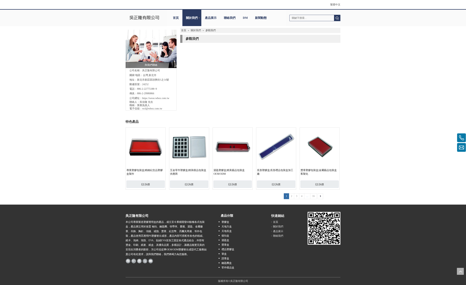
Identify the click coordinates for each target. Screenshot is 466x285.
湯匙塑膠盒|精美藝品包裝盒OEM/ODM (229, 172)
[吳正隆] (324, 228)
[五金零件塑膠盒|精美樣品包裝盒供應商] (189, 147)
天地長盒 (227, 231)
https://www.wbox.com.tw (155, 98)
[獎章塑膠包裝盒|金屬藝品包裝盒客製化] (320, 147)
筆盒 (224, 254)
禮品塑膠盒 (228, 249)
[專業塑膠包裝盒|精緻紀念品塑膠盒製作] (146, 147)
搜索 (337, 18)
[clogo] (144, 17)
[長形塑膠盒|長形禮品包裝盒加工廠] (276, 147)
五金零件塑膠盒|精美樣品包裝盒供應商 (188, 172)
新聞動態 (261, 17)
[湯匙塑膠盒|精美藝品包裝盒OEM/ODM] (233, 147)
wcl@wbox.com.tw (152, 108)
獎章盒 (225, 244)
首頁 (176, 17)
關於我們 (192, 17)
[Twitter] (145, 261)
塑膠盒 (225, 222)
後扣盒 (225, 235)
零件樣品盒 (228, 267)
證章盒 (225, 258)
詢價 (147, 184)
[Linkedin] (139, 261)
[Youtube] (150, 261)
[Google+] (133, 261)
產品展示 (211, 17)
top (460, 271)
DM (245, 17)
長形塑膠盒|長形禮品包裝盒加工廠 (275, 172)
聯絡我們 (230, 17)
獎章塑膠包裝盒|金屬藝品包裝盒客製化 (319, 172)
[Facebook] (128, 261)
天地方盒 (227, 226)
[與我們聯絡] (151, 49)
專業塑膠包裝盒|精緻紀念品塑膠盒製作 (145, 172)
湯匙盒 (225, 240)
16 (313, 196)
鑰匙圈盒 (227, 263)
